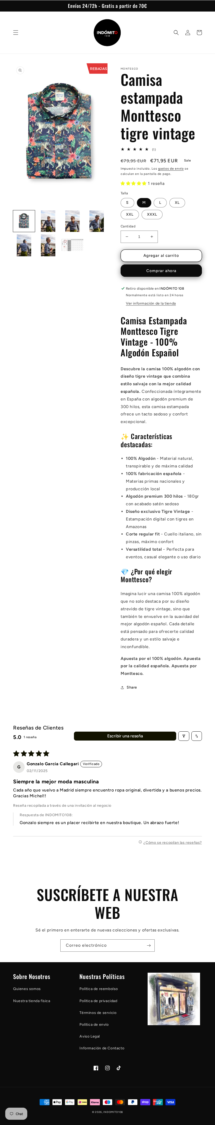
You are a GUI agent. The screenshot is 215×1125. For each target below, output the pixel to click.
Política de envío (94, 1024)
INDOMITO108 (113, 1112)
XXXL (152, 214)
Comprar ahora (161, 270)
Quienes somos (27, 989)
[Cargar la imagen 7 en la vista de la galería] (72, 245)
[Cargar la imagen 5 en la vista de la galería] (24, 245)
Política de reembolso (98, 989)
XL (177, 202)
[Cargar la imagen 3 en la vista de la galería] (72, 221)
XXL (129, 214)
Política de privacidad (98, 1001)
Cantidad (128, 226)
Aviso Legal (89, 1036)
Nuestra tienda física (31, 1001)
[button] (16, 32)
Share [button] (132, 687)
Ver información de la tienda (151, 303)
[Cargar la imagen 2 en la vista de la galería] (48, 221)
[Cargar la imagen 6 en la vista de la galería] (48, 245)
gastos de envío (171, 168)
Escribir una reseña (125, 735)
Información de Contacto (101, 1048)
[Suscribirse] (148, 945)
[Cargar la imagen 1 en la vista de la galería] (24, 221)
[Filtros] (183, 736)
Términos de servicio (97, 1013)
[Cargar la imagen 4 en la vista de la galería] (97, 221)
